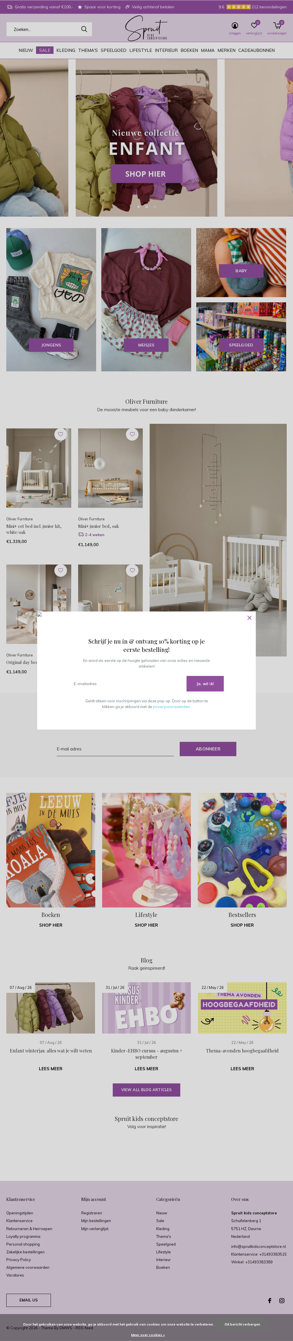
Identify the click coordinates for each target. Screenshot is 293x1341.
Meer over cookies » (148, 1335)
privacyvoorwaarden (171, 706)
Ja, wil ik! (205, 683)
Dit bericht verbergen (242, 1324)
